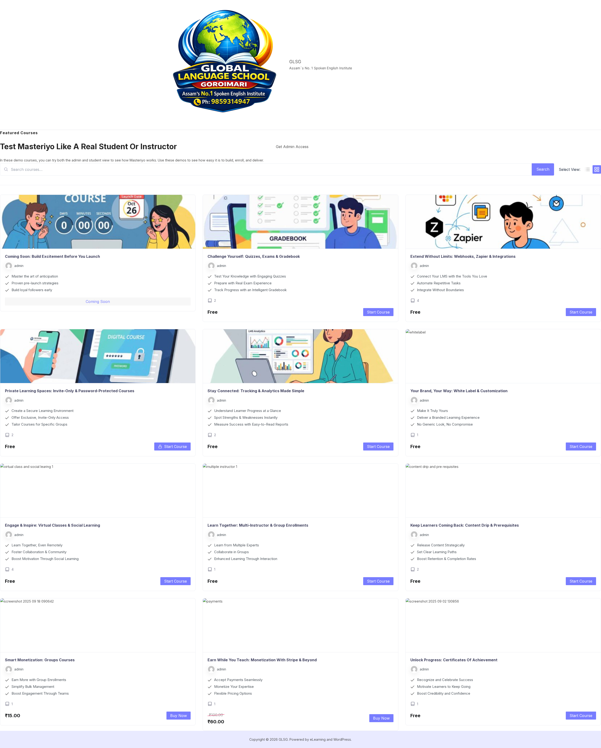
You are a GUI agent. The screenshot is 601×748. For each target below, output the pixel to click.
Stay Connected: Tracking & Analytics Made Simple (256, 390)
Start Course (378, 312)
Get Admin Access (292, 146)
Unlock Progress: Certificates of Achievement (453, 660)
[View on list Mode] (587, 169)
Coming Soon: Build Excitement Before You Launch (52, 256)
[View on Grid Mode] (597, 169)
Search (542, 169)
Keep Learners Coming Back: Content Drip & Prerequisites (464, 525)
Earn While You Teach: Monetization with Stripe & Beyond (262, 660)
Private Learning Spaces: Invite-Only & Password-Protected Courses (69, 390)
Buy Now (178, 715)
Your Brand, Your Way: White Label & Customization (459, 390)
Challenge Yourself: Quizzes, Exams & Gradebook (254, 256)
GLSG (295, 61)
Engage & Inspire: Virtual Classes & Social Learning (52, 525)
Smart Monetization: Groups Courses (40, 660)
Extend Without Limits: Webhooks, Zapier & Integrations (463, 256)
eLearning (318, 739)
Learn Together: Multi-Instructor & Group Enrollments (258, 525)
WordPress (342, 739)
